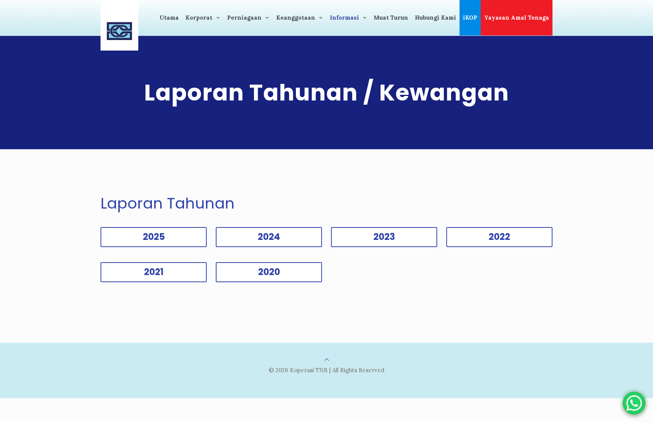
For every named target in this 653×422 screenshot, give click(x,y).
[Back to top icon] (327, 359)
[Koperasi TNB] (119, 25)
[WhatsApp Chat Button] (634, 403)
